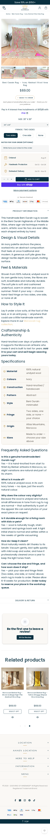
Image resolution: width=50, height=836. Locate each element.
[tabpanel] (12, 696)
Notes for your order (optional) (17, 142)
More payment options (25, 190)
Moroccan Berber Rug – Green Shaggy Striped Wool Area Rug (37, 695)
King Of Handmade (25, 8)
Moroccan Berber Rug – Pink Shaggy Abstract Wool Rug (12, 695)
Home (8, 14)
